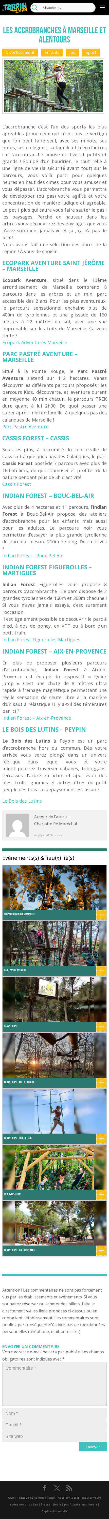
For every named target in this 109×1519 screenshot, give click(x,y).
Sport (91, 52)
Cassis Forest (16, 484)
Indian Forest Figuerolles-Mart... (20, 1250)
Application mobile (54, 1511)
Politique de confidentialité (36, 1497)
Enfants (52, 52)
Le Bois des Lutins (22, 801)
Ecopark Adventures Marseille (34, 342)
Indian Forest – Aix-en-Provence (36, 718)
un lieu (33, 1504)
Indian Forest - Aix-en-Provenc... (20, 1082)
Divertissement (20, 52)
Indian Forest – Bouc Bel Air (32, 556)
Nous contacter (68, 1497)
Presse (45, 1504)
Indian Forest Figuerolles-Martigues (41, 639)
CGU (11, 1497)
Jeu (72, 52)
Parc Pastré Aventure (25, 427)
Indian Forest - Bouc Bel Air (17, 1138)
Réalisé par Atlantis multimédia (75, 1504)
